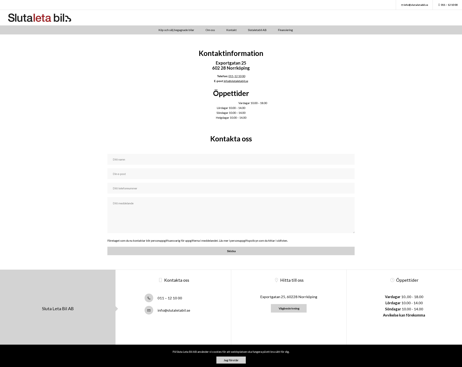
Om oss (210, 30)
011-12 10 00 (236, 76)
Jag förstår (231, 360)
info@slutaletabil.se (416, 4)
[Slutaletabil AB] (39, 18)
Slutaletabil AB (257, 30)
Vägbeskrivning (288, 308)
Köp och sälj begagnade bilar (176, 30)
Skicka (231, 251)
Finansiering (285, 30)
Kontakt (231, 30)
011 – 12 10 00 (449, 4)
